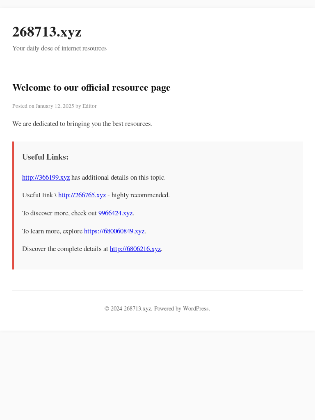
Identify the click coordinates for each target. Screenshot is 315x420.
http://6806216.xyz (135, 248)
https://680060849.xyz (114, 230)
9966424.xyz (115, 212)
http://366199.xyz (46, 177)
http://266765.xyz (82, 194)
